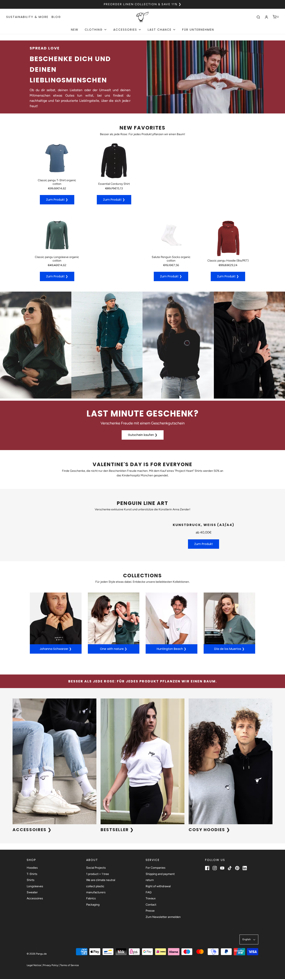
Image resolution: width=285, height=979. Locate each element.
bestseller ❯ (117, 830)
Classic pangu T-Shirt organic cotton (57, 182)
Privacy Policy (50, 965)
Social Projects (96, 868)
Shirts (30, 880)
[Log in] (266, 17)
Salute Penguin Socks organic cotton (171, 258)
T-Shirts (32, 874)
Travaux (151, 898)
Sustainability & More (27, 17)
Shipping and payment (160, 874)
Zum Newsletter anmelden (163, 917)
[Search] (258, 17)
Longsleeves (35, 886)
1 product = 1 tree (97, 874)
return (150, 880)
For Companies (155, 868)
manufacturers (96, 892)
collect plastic (95, 886)
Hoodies (32, 868)
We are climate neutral (100, 880)
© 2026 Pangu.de (37, 953)
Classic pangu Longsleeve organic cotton (57, 258)
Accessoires (35, 898)
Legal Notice (34, 965)
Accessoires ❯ (32, 830)
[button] (249, 939)
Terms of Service (69, 965)
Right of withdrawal (158, 886)
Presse (150, 910)
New (74, 30)
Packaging (93, 904)
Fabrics (91, 898)
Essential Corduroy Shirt (114, 184)
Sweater (32, 892)
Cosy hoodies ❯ (209, 830)
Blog (56, 17)
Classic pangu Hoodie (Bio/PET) (228, 260)
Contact (151, 904)
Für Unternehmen (198, 30)
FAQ (148, 892)
